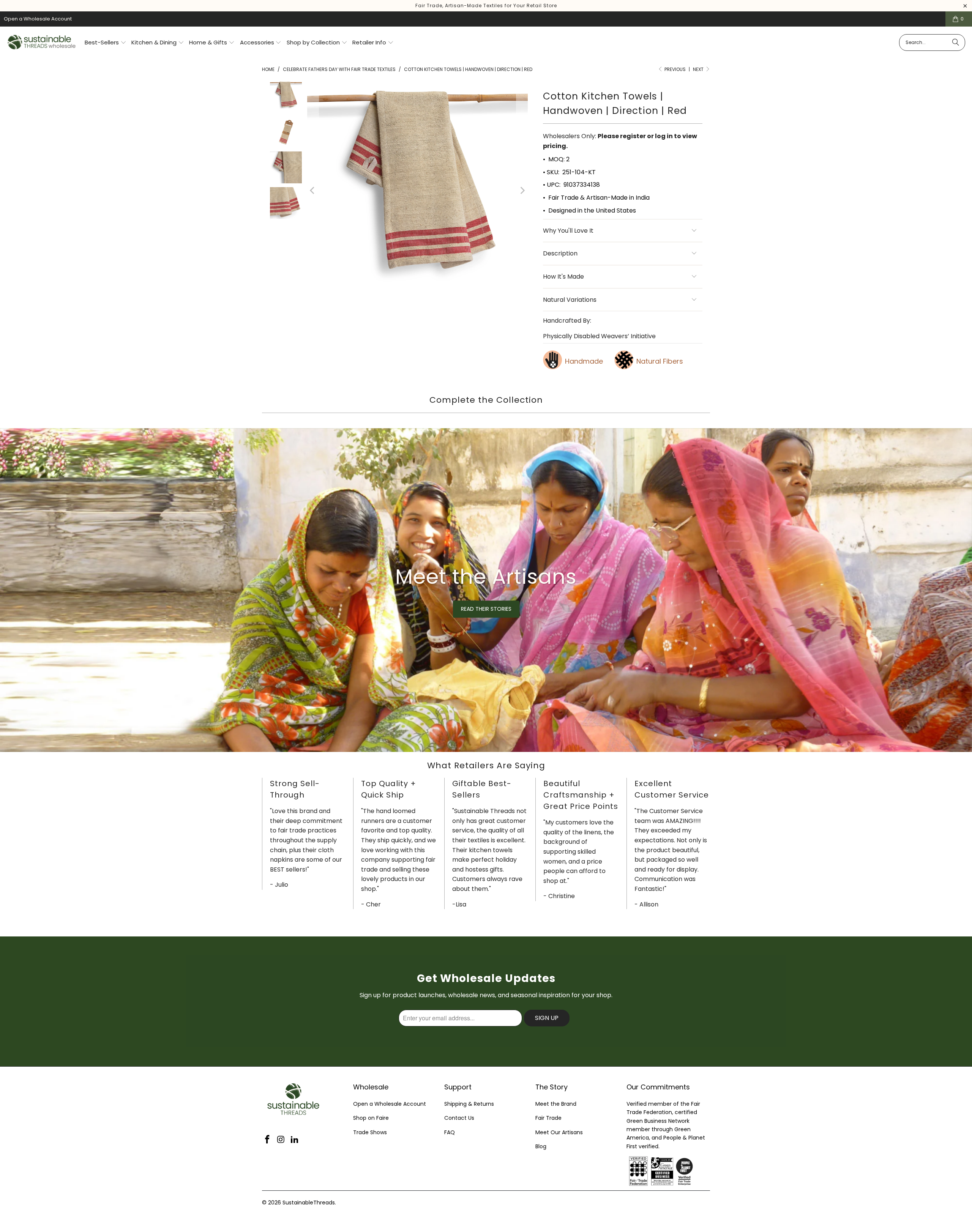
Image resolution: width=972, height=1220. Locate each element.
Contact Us (459, 1118)
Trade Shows (370, 1132)
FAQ (449, 1132)
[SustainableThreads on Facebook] (267, 1140)
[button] (105, 43)
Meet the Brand (555, 1104)
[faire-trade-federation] (702, 1160)
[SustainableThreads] (42, 42)
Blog (540, 1146)
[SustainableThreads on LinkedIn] (294, 1140)
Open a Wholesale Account (38, 18)
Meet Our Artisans (559, 1132)
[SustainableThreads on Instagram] (281, 1140)
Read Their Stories (486, 609)
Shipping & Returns (469, 1104)
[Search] (955, 42)
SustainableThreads (308, 1202)
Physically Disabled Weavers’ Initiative (599, 336)
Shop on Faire (371, 1118)
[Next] (522, 190)
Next (699, 69)
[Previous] (313, 190)
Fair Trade (548, 1118)
